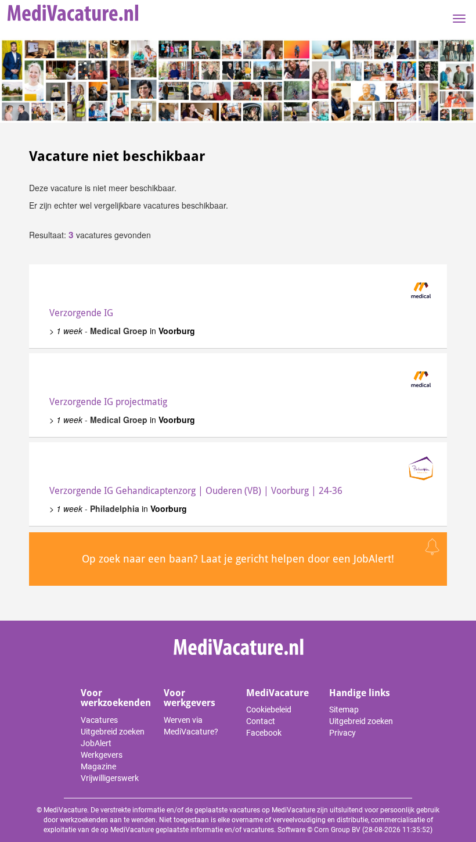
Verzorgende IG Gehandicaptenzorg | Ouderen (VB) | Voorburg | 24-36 (195, 490)
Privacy (342, 732)
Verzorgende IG (81, 312)
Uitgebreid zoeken (113, 731)
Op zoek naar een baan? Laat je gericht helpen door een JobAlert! (238, 559)
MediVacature (277, 692)
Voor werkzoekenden (116, 698)
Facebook (264, 732)
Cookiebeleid (268, 709)
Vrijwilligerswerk (110, 778)
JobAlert (96, 743)
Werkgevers (101, 754)
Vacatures (99, 720)
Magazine (98, 766)
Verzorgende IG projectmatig (108, 401)
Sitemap (344, 709)
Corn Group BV (337, 830)
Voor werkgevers (189, 698)
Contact (260, 721)
